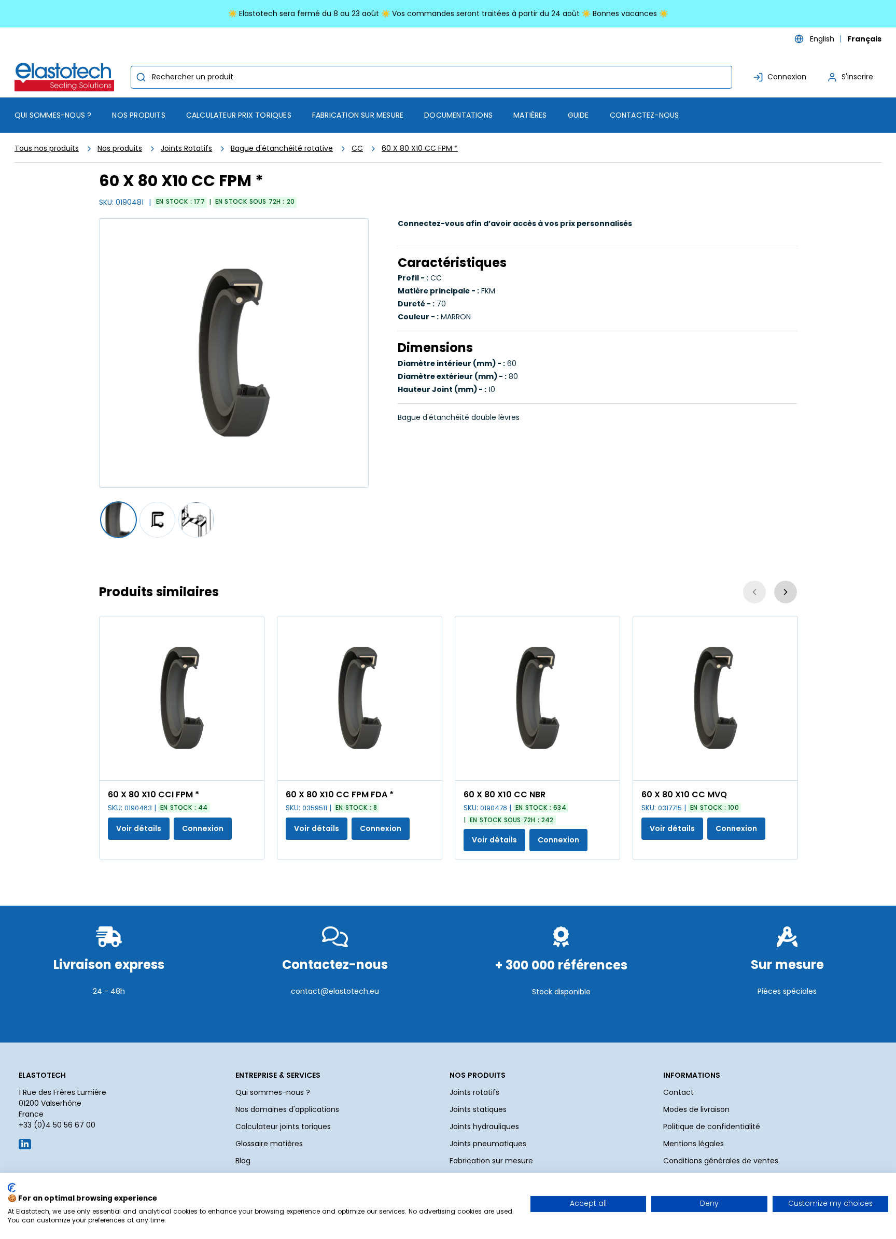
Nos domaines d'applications (287, 1109)
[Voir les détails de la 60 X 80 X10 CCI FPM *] (182, 698)
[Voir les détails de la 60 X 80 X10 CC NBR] (537, 698)
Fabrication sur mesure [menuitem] (357, 115)
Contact (678, 1092)
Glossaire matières (269, 1143)
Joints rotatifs (474, 1092)
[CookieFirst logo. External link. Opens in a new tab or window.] (12, 1187)
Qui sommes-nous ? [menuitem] (53, 115)
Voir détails (138, 828)
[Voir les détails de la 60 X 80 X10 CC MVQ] (715, 698)
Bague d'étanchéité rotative (282, 148)
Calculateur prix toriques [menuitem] (238, 115)
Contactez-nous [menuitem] (644, 115)
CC (357, 148)
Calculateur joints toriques (283, 1126)
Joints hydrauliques (484, 1126)
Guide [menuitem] (578, 115)
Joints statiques (478, 1109)
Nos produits (119, 148)
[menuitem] (138, 115)
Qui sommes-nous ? (272, 1092)
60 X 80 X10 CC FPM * (420, 148)
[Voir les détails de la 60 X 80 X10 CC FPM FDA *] (359, 698)
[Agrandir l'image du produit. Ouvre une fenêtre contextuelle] (251, 767)
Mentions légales (693, 1143)
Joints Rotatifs (186, 148)
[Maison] (66, 77)
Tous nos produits (47, 148)
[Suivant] (785, 592)
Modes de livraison (696, 1109)
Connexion (202, 828)
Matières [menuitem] (530, 115)
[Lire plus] (109, 1016)
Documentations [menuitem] (458, 115)
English (822, 39)
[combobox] (431, 77)
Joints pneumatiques (488, 1143)
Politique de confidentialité (711, 1126)
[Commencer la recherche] (141, 77)
